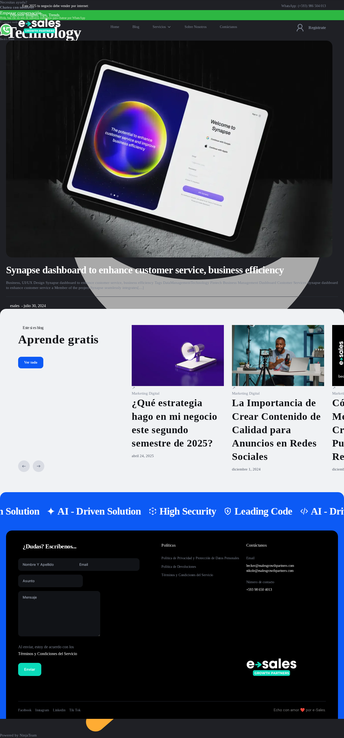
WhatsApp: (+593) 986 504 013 (303, 6)
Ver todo (30, 362)
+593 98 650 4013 (259, 590)
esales (14, 306)
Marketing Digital (145, 393)
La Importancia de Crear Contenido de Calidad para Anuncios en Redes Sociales (276, 429)
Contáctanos (228, 27)
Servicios (159, 27)
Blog (135, 27)
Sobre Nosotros (196, 27)
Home (115, 27)
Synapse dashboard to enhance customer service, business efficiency (145, 270)
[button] (24, 466)
